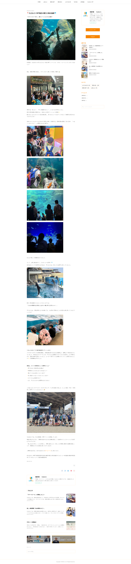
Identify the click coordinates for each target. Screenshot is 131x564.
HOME (39, 2)
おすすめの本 (68, 2)
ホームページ (48, 450)
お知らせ (45, 2)
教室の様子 (52, 2)
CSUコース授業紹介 (31, 522)
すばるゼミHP (90, 2)
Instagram (93, 36)
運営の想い (60, 2)
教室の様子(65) (29, 461)
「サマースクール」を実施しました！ (36, 494)
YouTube (75, 2)
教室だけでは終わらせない (94, 73)
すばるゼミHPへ (92, 29)
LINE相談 (82, 2)
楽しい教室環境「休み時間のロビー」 (36, 508)
